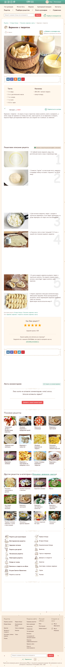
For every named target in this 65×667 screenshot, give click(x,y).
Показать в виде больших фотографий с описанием (48, 147)
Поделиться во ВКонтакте (8, 79)
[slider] (32, 325)
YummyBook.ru (30, 2)
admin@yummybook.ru (32, 341)
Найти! (38, 15)
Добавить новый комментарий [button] (32, 402)
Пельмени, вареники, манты (30, 312)
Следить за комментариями (52, 384)
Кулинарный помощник (44, 7)
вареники (9, 314)
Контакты (58, 7)
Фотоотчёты (21, 7)
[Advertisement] (32, 132)
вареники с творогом (17, 314)
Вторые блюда (18, 312)
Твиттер (19, 79)
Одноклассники (15, 79)
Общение (31, 7)
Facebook (11, 79)
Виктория (12, 110)
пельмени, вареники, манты (30, 314)
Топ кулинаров (8, 7)
